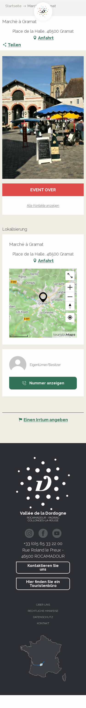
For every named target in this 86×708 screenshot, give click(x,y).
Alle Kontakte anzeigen (43, 205)
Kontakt (43, 623)
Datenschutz (43, 617)
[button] (43, 117)
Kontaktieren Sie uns (43, 567)
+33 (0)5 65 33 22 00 (43, 543)
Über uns (43, 604)
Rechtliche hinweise (43, 610)
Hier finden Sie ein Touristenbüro (43, 584)
